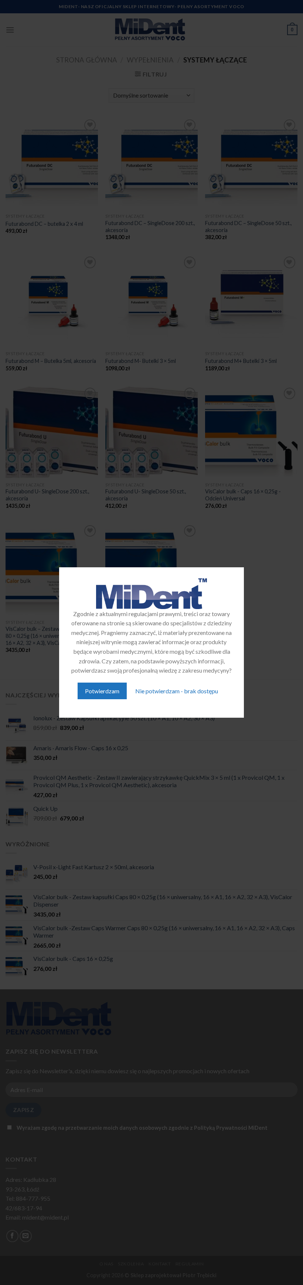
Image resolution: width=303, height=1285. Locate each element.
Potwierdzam (102, 690)
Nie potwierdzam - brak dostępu (176, 690)
